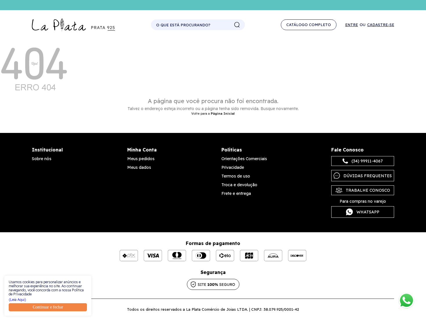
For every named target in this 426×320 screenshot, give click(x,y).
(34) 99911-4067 (367, 161)
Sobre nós (41, 158)
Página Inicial (223, 113)
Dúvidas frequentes (367, 175)
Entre (351, 25)
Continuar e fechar (48, 307)
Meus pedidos (140, 158)
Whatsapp (367, 212)
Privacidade (232, 167)
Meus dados (139, 167)
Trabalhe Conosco (368, 190)
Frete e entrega (236, 193)
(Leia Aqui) (17, 300)
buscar (237, 25)
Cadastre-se (380, 25)
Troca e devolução (239, 184)
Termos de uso (235, 176)
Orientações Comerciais (244, 158)
